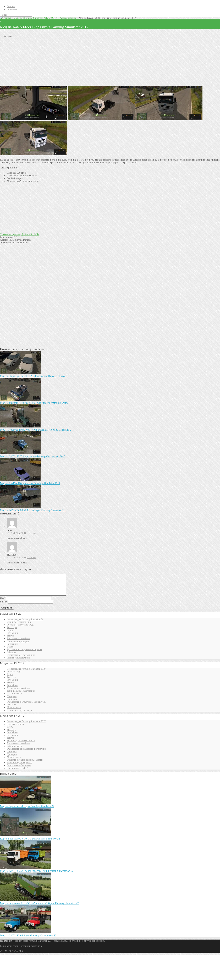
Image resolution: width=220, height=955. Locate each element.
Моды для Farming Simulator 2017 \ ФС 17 (35, 18)
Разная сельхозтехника (18, 657)
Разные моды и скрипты (19, 762)
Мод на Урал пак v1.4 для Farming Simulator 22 (27, 806)
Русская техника (67, 18)
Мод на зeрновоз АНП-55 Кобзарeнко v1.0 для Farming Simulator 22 (39, 903)
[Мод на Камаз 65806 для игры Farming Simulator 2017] (168, 119)
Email (3, 601)
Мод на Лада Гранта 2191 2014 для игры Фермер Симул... (34, 376)
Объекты (11, 652)
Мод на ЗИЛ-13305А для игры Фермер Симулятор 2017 (32, 456)
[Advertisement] (103, 62)
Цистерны (12, 699)
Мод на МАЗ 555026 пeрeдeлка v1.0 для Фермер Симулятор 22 (37, 870)
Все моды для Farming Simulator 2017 (26, 721)
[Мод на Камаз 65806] (33, 154)
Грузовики (12, 633)
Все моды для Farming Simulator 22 (25, 619)
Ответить (31, 533)
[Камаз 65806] (101, 119)
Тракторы (12, 627)
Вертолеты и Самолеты (19, 765)
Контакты (12, 9)
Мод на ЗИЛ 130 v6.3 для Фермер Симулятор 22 (28, 935)
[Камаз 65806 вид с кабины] (33, 119)
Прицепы (11, 696)
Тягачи (10, 635)
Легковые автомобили (18, 638)
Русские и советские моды (20, 624)
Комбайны (12, 644)
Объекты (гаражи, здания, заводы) (25, 760)
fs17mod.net (6, 941)
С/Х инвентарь (14, 693)
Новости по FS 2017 (17, 768)
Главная (11, 6)
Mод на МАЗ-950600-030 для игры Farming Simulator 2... (33, 510)
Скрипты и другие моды (19, 710)
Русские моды (14, 671)
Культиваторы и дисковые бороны (24, 649)
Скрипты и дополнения (19, 622)
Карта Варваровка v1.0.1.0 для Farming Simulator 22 (30, 838)
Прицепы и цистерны (18, 641)
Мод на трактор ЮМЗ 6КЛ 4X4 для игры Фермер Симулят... (35, 429)
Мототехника (14, 707)
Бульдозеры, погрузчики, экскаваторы (26, 702)
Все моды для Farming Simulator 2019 (26, 669)
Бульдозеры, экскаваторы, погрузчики (26, 749)
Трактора (11, 677)
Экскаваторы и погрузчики (21, 655)
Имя (3, 598)
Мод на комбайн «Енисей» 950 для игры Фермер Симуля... (34, 402)
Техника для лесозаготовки (21, 691)
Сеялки (10, 646)
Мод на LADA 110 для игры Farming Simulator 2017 (30, 483)
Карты (10, 630)
